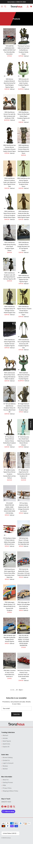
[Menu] (2, 6)
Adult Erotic (6, 744)
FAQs (4, 785)
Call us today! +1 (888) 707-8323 (16, 2)
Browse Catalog (7, 757)
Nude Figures (7, 741)
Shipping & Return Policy (10, 791)
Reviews (5, 766)
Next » (21, 690)
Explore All (6, 746)
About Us (6, 779)
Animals (5, 738)
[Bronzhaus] (16, 7)
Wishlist (5, 769)
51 (17, 690)
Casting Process (8, 782)
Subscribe (16, 714)
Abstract (5, 735)
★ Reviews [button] (31, 424)
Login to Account (8, 763)
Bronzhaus (8, 837)
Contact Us (6, 760)
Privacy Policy (7, 788)
